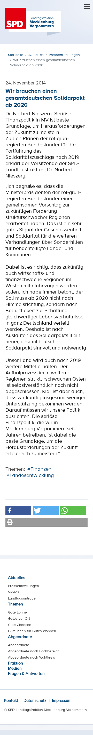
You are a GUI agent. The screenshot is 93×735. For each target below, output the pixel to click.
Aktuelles (16, 577)
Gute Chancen (19, 624)
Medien (15, 668)
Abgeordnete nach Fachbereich (33, 651)
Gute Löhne (17, 612)
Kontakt (11, 700)
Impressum (62, 700)
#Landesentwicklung (30, 475)
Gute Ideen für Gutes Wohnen (32, 630)
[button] (18, 510)
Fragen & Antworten (26, 673)
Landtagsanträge (22, 598)
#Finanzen (39, 469)
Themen (15, 604)
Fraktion (15, 663)
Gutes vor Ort (19, 618)
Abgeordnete (20, 636)
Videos (13, 592)
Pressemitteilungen (23, 585)
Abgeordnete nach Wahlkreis (31, 657)
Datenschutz (35, 700)
